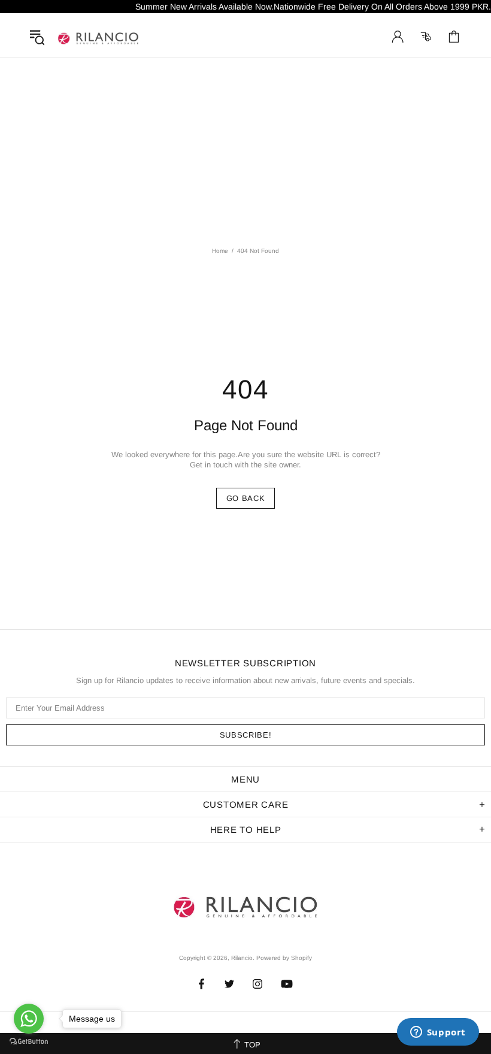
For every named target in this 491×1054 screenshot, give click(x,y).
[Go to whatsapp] (29, 1019)
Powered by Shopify (284, 958)
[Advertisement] (245, 148)
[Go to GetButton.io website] (29, 1042)
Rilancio (98, 37)
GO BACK (245, 498)
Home (220, 250)
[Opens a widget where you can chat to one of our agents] (437, 1033)
